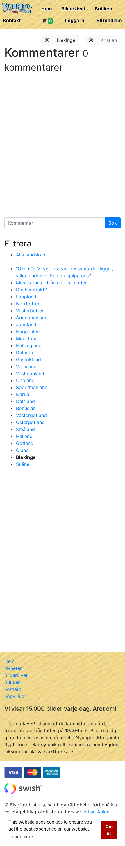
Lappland (26, 296)
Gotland (24, 443)
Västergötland (31, 415)
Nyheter (13, 668)
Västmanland (30, 373)
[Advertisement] (62, 150)
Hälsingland (29, 345)
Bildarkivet (73, 9)
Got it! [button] (109, 830)
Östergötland (30, 422)
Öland (22, 450)
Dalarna (24, 352)
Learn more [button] (21, 836)
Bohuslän (26, 408)
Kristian (109, 40)
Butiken (103, 9)
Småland (25, 429)
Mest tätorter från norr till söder (51, 282)
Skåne (22, 464)
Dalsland (25, 401)
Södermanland (32, 387)
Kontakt (12, 20)
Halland (24, 436)
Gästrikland (28, 359)
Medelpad (27, 338)
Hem (46, 9)
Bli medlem (109, 20)
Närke (22, 394)
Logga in (74, 20)
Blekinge (66, 40)
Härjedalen (28, 331)
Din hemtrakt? (31, 289)
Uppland (25, 380)
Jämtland (26, 324)
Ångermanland (32, 317)
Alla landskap (30, 255)
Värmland (26, 366)
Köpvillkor (15, 696)
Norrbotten (28, 303)
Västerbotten (30, 310)
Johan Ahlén (95, 812)
